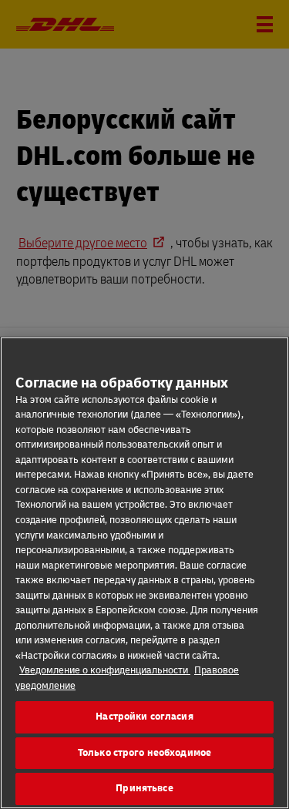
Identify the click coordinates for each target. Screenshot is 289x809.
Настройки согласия (144, 716)
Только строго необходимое (144, 753)
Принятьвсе (144, 788)
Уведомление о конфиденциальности (104, 670)
